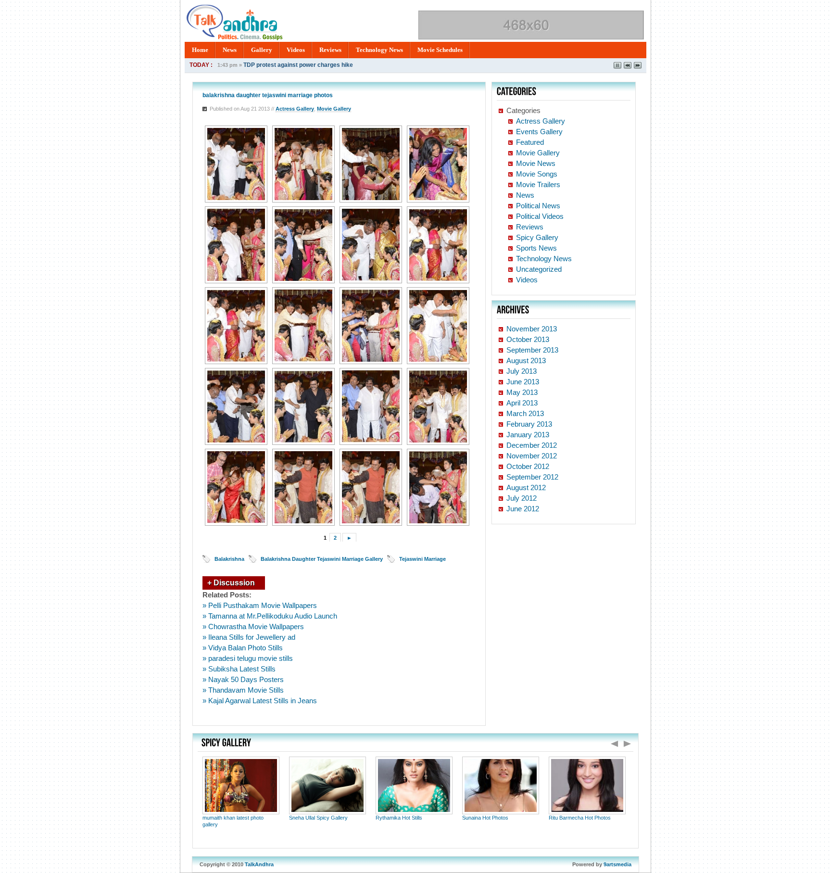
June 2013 (522, 382)
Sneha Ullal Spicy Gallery (318, 818)
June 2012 (522, 509)
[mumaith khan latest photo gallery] (240, 812)
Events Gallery (539, 131)
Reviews (330, 49)
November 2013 (531, 329)
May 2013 (522, 392)
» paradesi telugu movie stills (247, 658)
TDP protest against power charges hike (298, 65)
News (230, 49)
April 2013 (522, 403)
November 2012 (531, 456)
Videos (296, 49)
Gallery (261, 49)
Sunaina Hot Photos (485, 818)
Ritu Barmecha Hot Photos (580, 818)
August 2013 (526, 360)
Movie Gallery (334, 109)
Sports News (536, 248)
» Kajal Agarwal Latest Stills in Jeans (259, 700)
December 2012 (531, 445)
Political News (538, 206)
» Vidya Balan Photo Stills (242, 648)
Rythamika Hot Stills (399, 818)
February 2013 (529, 424)
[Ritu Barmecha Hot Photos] (587, 812)
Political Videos (540, 216)
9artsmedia (617, 864)
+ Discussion (231, 583)
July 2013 (521, 371)
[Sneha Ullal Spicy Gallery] (327, 812)
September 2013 (532, 350)
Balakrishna (229, 559)
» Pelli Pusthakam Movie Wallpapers (259, 605)
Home (200, 49)
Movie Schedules (440, 49)
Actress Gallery (295, 109)
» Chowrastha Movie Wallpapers (253, 626)
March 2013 (525, 413)
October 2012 (527, 466)
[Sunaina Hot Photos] (500, 812)
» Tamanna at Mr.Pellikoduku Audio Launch (269, 616)
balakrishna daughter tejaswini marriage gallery (322, 559)
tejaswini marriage (422, 559)
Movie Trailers (538, 184)
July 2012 (521, 498)
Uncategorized (539, 269)
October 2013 (527, 339)
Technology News (379, 49)
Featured (530, 142)
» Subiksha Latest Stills (239, 669)
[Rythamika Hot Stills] (414, 812)
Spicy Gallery (537, 237)
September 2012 (532, 477)
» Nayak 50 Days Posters (243, 679)
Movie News (535, 163)
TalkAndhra (259, 864)
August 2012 (526, 487)
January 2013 (527, 434)
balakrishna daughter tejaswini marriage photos (267, 95)
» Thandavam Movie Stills (243, 690)
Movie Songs (536, 174)
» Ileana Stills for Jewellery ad (248, 637)
